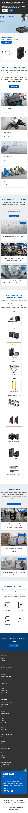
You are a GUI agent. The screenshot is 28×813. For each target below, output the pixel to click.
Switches (3, 660)
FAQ (20, 624)
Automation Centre (5, 746)
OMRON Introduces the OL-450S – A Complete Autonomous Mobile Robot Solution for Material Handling (14, 525)
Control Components (6, 667)
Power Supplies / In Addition (7, 678)
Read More (5, 10)
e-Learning (7, 610)
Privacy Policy (4, 729)
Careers (3, 688)
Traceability (4, 722)
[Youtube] (4, 791)
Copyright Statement (6, 736)
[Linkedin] (12, 791)
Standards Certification (6, 762)
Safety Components (5, 662)
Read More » (6, 112)
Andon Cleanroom (7, 156)
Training (20, 610)
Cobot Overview (7, 132)
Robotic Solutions (5, 713)
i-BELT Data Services (6, 748)
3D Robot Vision (7, 108)
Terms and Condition (6, 732)
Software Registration (6, 760)
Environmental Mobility (6, 702)
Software (3, 720)
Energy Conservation (6, 676)
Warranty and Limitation (6, 734)
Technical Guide (5, 764)
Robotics (3, 674)
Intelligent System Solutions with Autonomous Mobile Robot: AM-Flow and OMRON (14, 550)
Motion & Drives (5, 672)
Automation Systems (6, 669)
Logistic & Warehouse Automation (9, 709)
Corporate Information (6, 685)
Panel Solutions (4, 715)
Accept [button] (11, 10)
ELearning (3, 757)
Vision (2, 718)
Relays (3, 665)
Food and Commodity (6, 706)
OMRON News (4, 695)
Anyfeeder (5, 181)
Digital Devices (4, 704)
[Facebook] (8, 791)
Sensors (3, 658)
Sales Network (4, 690)
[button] (2, 18)
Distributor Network (5, 692)
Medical (3, 711)
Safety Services (4, 743)
